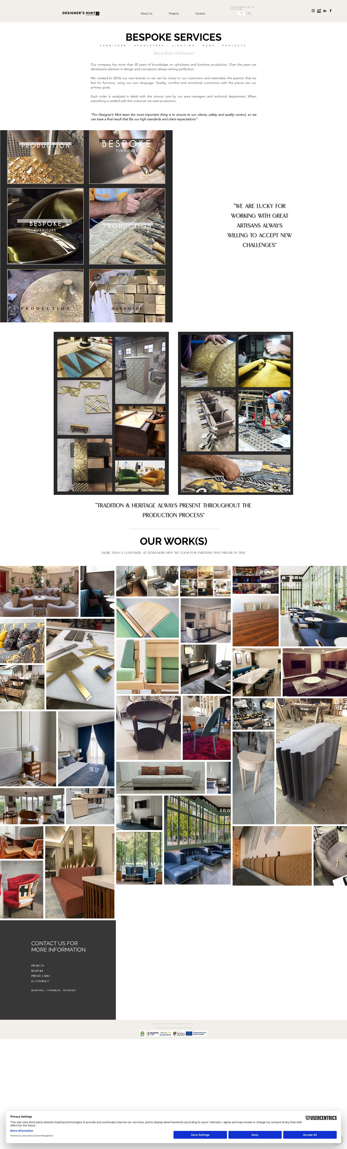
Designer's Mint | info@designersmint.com (173, 1024)
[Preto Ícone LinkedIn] (325, 11)
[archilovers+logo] (319, 11)
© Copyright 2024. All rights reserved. (173, 1028)
